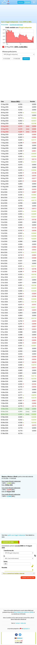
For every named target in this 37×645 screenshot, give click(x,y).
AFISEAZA (26, 58)
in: (4, 556)
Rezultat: (4, 567)
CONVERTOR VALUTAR (28, 577)
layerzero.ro (26, 628)
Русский (27, 2)
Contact (17, 623)
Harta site (23, 623)
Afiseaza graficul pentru (9, 51)
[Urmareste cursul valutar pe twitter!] (20, 634)
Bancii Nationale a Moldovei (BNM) (23, 612)
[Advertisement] (18, 14)
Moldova (19, 638)
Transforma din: (9, 550)
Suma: (6, 561)
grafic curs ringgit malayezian (16, 535)
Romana (20, 2)
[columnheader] (16, 101)
